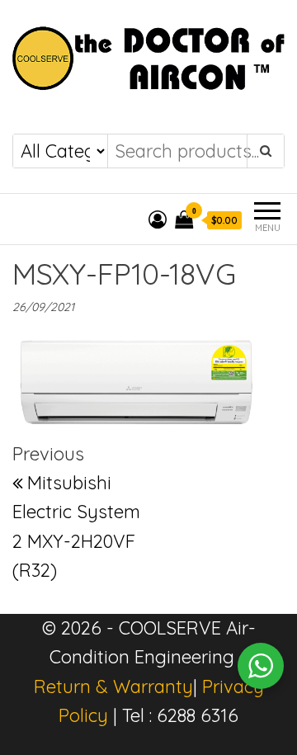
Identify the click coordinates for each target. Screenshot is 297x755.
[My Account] (157, 219)
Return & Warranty (113, 686)
